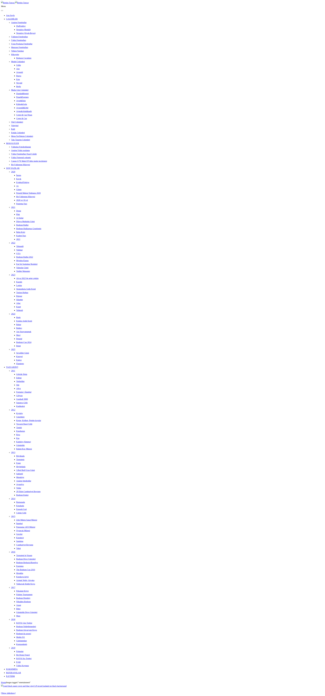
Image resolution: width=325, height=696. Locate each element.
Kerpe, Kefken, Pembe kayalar (28, 420)
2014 (13, 499)
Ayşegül (19, 72)
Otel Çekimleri (17, 122)
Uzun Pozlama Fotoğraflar (21, 44)
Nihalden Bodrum (23, 602)
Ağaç (18, 303)
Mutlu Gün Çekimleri (19, 90)
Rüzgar (19, 296)
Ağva (18, 388)
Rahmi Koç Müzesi (24, 449)
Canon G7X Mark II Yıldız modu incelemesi (29, 161)
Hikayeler (15, 54)
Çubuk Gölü (21, 513)
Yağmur (19, 250)
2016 (13, 552)
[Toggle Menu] (2, 10)
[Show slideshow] (8, 693)
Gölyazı (19, 396)
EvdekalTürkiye (22, 182)
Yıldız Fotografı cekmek (21, 157)
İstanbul (19, 523)
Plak (18, 214)
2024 (13, 314)
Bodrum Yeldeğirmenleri (26, 626)
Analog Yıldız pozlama (20, 150)
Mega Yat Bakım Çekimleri (22, 136)
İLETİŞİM (10, 676)
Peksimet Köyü (22, 591)
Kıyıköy (19, 413)
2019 (13, 648)
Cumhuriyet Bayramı (24, 545)
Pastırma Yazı (21, 204)
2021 (13, 207)
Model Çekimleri (18, 62)
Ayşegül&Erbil (22, 108)
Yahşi (18, 548)
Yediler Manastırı (23, 271)
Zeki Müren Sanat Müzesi (26, 520)
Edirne (19, 378)
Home (3, 682)
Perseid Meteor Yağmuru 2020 (28, 193)
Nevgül (19, 83)
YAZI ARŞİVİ (12, 367)
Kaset (18, 307)
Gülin (18, 65)
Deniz (18, 211)
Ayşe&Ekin (21, 101)
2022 (13, 243)
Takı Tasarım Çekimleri (20, 140)
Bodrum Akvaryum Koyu (26, 630)
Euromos (19, 566)
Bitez (18, 609)
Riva (18, 435)
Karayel (19, 356)
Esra (18, 79)
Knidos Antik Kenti (24, 321)
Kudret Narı (21, 236)
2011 (13, 371)
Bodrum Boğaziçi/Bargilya (27, 562)
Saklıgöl (19, 474)
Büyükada (20, 456)
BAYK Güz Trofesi (24, 623)
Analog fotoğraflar (23, 481)
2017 (13, 587)
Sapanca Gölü (22, 403)
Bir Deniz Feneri (23, 655)
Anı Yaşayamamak (23, 332)
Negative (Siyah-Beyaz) (26, 33)
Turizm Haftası (22, 292)
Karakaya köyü (22, 577)
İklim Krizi (20, 232)
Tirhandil (19, 246)
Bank (18, 317)
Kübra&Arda (21, 104)
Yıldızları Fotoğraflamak (21, 147)
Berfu (18, 86)
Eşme (18, 463)
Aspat (18, 605)
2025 (13, 349)
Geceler (19, 534)
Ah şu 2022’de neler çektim (27, 278)
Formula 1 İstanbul (23, 392)
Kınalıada (20, 506)
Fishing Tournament (24, 594)
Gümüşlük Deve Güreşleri (26, 612)
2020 (13, 172)
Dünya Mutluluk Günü (25, 221)
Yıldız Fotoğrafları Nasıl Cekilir (24, 154)
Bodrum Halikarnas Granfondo (28, 229)
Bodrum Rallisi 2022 (24, 257)
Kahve (19, 360)
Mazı (18, 616)
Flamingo (20, 364)
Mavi (18, 335)
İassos (18, 175)
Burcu (18, 76)
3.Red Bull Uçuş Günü (25, 470)
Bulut (18, 346)
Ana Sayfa (10, 15)
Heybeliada (20, 467)
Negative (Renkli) (23, 30)
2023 (13, 275)
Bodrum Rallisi (22, 225)
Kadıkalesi (20, 406)
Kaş (17, 438)
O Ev (18, 253)
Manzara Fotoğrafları (19, 47)
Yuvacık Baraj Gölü (24, 424)
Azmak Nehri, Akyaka (25, 580)
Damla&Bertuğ (22, 94)
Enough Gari (21, 509)
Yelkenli (19, 310)
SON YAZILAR (13, 168)
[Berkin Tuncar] (15, 3)
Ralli (13, 129)
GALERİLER (12, 19)
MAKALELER (12, 143)
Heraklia (19, 573)
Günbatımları (21, 641)
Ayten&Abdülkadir (24, 111)
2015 (13, 516)
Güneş (18, 189)
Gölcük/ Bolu (21, 374)
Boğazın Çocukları (23, 58)
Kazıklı (19, 282)
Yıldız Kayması (22, 666)
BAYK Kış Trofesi (23, 658)
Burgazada (20, 502)
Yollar (18, 488)
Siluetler (19, 300)
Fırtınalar (19, 651)
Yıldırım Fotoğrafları (19, 37)
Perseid (19, 339)
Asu (18, 69)
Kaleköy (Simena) (23, 442)
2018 (13, 619)
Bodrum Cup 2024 (23, 342)
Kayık (18, 179)
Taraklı (19, 427)
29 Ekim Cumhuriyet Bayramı (28, 491)
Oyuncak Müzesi (23, 531)
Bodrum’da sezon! (23, 634)
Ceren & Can (21, 118)
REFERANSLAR (13, 673)
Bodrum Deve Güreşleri (26, 559)
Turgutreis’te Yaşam (24, 555)
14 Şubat (19, 218)
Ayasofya (20, 484)
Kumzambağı (21, 644)
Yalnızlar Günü (22, 268)
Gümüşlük (20, 445)
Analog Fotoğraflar (19, 22)
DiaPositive (21, 26)
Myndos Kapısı (22, 260)
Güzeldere (20, 417)
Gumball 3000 (22, 399)
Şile (17, 385)
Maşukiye (20, 477)
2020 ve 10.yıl (22, 200)
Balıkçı (19, 328)
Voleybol (14, 125)
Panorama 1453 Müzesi (25, 527)
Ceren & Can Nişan (24, 115)
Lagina (19, 285)
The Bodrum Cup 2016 (25, 570)
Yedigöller (20, 381)
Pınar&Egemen (22, 97)
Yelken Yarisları (17, 51)
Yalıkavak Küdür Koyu (25, 584)
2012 (13, 410)
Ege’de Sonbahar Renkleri (26, 264)
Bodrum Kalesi (22, 495)
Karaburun (20, 431)
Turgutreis (20, 459)
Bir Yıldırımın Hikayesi (20, 165)
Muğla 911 (20, 637)
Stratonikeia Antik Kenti (26, 289)
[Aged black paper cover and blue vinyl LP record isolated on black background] (34, 686)
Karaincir (20, 538)
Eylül (18, 662)
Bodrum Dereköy (23, 598)
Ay (17, 186)
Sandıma (19, 541)
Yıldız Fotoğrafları (18, 40)
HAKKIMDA (12, 669)
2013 (13, 452)
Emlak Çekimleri (18, 133)
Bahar (18, 324)
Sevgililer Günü (22, 353)
